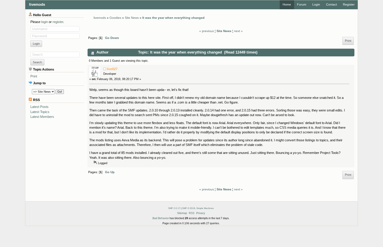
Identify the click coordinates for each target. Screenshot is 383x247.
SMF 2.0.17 (174, 208)
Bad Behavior (160, 218)
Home (287, 4)
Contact (331, 4)
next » (238, 31)
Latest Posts (39, 107)
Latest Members (42, 117)
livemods (37, 4)
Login (316, 4)
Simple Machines (205, 208)
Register (349, 4)
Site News (224, 31)
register (58, 22)
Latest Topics (39, 112)
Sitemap (182, 213)
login (44, 22)
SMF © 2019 (188, 208)
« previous (206, 31)
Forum (301, 4)
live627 (112, 69)
